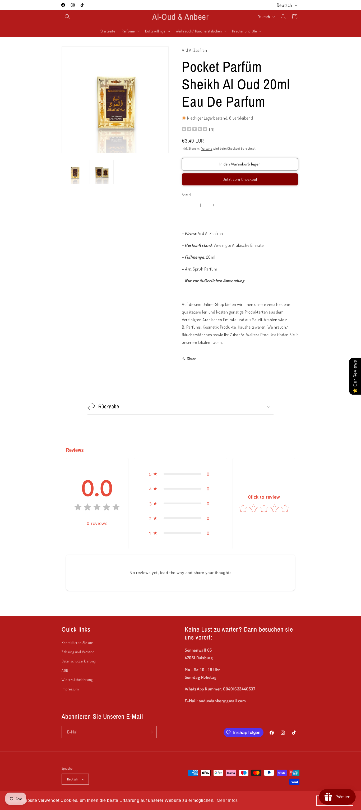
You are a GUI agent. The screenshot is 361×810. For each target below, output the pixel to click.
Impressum (70, 689)
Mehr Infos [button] (227, 800)
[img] (194, 129)
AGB (65, 670)
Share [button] (191, 358)
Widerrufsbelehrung (77, 680)
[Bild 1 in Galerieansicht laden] (75, 172)
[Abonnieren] (150, 732)
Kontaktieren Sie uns (78, 642)
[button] (67, 16)
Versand (206, 148)
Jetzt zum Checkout (240, 179)
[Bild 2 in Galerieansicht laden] (102, 172)
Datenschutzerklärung (79, 661)
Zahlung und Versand (78, 652)
